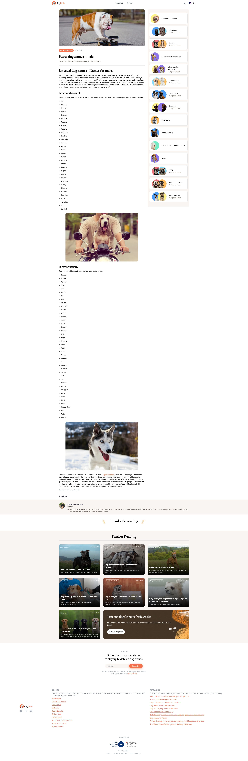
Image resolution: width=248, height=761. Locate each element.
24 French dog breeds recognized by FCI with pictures (169, 696)
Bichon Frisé (56, 714)
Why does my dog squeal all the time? (164, 709)
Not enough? (124, 651)
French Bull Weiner (59, 702)
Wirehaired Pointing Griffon (62, 720)
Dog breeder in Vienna (158, 718)
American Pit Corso (59, 723)
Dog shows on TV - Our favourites (162, 705)
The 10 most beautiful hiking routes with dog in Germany (171, 724)
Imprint (132, 753)
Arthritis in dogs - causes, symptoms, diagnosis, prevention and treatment (177, 715)
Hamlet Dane (57, 717)
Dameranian (56, 705)
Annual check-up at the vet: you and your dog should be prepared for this (177, 721)
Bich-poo (55, 708)
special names (109, 475)
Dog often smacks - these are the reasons (165, 702)
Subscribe (136, 666)
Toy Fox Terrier (57, 726)
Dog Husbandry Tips (66, 50)
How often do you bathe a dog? (161, 712)
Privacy (138, 753)
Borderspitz (56, 699)
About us (110, 753)
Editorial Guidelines (121, 753)
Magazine (119, 3)
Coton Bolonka (57, 711)
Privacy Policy (132, 673)
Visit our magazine (116, 632)
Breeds (129, 3)
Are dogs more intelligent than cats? (163, 699)
